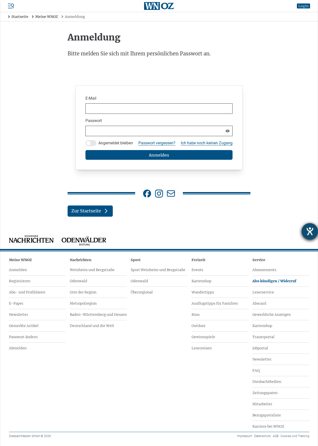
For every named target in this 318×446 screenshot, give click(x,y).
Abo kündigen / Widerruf (274, 281)
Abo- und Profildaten (27, 292)
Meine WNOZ (20, 260)
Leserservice (263, 292)
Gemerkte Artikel (24, 326)
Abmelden (18, 348)
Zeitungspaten (265, 393)
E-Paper (16, 303)
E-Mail (90, 98)
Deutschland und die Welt (92, 326)
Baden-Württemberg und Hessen (98, 314)
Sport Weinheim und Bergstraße (158, 270)
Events (197, 270)
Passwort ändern (23, 337)
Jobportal (260, 348)
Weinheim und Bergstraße (92, 270)
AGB (275, 436)
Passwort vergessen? (156, 143)
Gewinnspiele (203, 337)
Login (303, 6)
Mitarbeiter (262, 404)
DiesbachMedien (266, 381)
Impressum (244, 436)
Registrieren (19, 281)
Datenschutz (262, 436)
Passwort (93, 120)
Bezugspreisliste (266, 415)
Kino (195, 314)
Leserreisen (202, 348)
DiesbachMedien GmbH (30, 436)
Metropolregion (83, 303)
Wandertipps (203, 292)
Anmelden (18, 270)
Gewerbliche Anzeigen (271, 314)
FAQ (256, 370)
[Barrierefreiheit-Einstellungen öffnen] (310, 231)
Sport (136, 260)
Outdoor (198, 326)
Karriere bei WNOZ (268, 426)
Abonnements (264, 270)
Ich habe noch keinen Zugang (207, 143)
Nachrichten (80, 260)
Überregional (142, 292)
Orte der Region (83, 292)
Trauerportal (263, 337)
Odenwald (78, 281)
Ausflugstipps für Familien (215, 303)
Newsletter (18, 314)
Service (258, 260)
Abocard (259, 303)
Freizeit (198, 260)
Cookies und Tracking (294, 436)
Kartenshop (201, 281)
